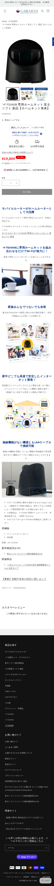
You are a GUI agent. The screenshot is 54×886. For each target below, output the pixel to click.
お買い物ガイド (11, 741)
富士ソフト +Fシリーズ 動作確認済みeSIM (22, 801)
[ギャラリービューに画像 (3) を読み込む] (41, 94)
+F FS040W (12, 21)
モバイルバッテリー (13, 680)
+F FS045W (9, 720)
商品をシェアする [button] (12, 120)
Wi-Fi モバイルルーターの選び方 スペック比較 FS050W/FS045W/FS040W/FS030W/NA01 (26, 788)
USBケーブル (10, 691)
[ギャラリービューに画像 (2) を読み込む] (27, 94)
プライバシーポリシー (14, 775)
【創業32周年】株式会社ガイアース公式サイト (24, 817)
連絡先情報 (46, 877)
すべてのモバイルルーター (16, 652)
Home (4, 21)
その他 (8, 703)
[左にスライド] (3, 94)
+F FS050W (9, 714)
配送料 (7, 163)
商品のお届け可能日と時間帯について (17, 152)
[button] (5, 11)
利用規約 (26, 877)
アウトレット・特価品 (14, 708)
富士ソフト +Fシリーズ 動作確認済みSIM (24, 554)
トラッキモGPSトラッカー (16, 674)
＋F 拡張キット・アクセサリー (17, 657)
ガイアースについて (13, 770)
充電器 (8, 686)
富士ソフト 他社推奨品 (14, 663)
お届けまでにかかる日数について (19, 753)
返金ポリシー (10, 764)
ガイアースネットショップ (17, 873)
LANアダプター (11, 697)
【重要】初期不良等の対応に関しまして (24, 578)
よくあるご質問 (11, 747)
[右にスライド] (51, 94)
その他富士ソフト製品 (14, 669)
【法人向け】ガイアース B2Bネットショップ (23, 829)
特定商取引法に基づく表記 (16, 781)
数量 (3, 178)
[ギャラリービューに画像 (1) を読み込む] (12, 94)
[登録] (46, 848)
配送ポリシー (10, 758)
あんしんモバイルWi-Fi (14, 823)
